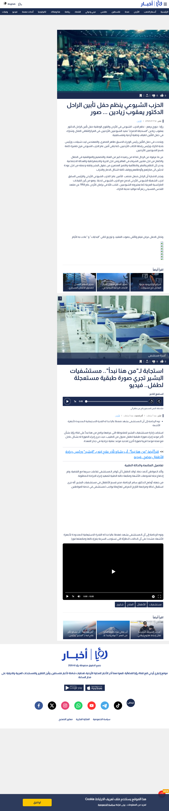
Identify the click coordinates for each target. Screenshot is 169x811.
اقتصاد (78, 12)
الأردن (136, 12)
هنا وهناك (55, 12)
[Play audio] (67, 401)
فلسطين (116, 12)
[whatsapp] (78, 705)
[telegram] (105, 705)
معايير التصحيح (66, 719)
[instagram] (65, 705)
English (12, 4)
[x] (52, 705)
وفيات (5, 12)
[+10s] (159, 401)
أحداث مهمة (27, 12)
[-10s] (151, 401)
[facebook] (39, 705)
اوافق (37, 802)
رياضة (67, 12)
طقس (104, 12)
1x (75, 401)
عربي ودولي (90, 12)
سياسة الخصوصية (106, 804)
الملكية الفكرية (83, 719)
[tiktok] (118, 705)
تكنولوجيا (42, 12)
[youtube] (91, 705)
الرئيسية (164, 12)
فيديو (14, 12)
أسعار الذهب (150, 12)
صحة (127, 12)
